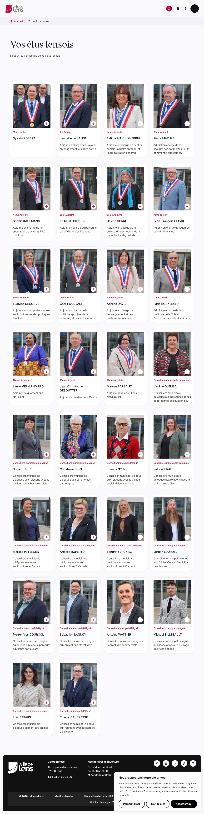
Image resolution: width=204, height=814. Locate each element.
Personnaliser (131, 803)
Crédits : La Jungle (100, 802)
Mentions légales (64, 796)
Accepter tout (184, 803)
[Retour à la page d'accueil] (56, 8)
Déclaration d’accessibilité (98, 796)
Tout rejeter (158, 803)
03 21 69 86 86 (63, 776)
